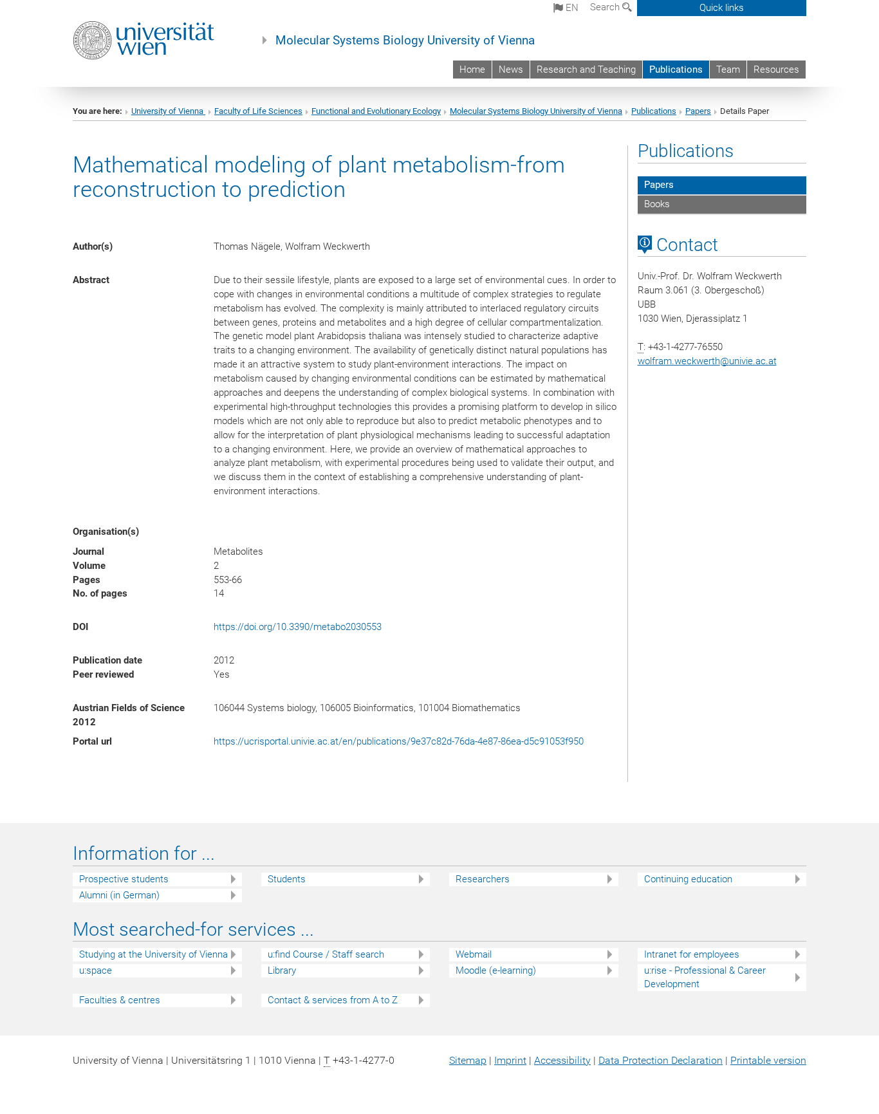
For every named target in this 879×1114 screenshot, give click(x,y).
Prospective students (124, 879)
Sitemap (467, 1060)
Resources (776, 69)
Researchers (483, 879)
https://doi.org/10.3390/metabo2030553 (298, 627)
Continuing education (688, 879)
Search (606, 7)
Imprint (510, 1060)
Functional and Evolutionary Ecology (376, 111)
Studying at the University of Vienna (153, 954)
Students (287, 879)
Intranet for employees (691, 954)
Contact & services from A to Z (333, 1000)
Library (282, 970)
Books (657, 204)
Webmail (474, 954)
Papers (698, 111)
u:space (95, 970)
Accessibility (562, 1060)
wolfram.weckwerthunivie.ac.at (707, 361)
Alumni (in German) (119, 895)
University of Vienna (168, 111)
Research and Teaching (586, 69)
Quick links (721, 8)
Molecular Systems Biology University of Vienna (405, 40)
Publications (676, 69)
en (570, 8)
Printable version (768, 1060)
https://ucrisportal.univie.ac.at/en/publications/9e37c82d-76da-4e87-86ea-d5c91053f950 (399, 741)
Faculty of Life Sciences (258, 111)
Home (472, 69)
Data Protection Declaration (660, 1060)
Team (728, 69)
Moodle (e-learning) (496, 970)
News (511, 69)
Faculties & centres (119, 1000)
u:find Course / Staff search (326, 954)
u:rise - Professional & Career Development (705, 977)
